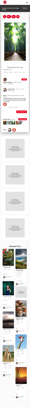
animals (22, 351)
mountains (19, 274)
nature (15, 72)
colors (18, 353)
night (9, 331)
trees (24, 72)
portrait (9, 298)
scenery (5, 333)
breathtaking (19, 272)
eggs (18, 321)
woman (5, 300)
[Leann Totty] (9, 130)
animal (18, 351)
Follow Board (22, 119)
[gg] (14, 130)
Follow (24, 79)
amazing (6, 72)
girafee (22, 353)
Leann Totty (11, 89)
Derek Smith (21, 283)
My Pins (7, 277)
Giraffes (20, 363)
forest (10, 72)
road (20, 72)
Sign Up (25, 8)
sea (9, 333)
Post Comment (21, 112)
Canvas (13, 119)
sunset (18, 389)
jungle (5, 269)
